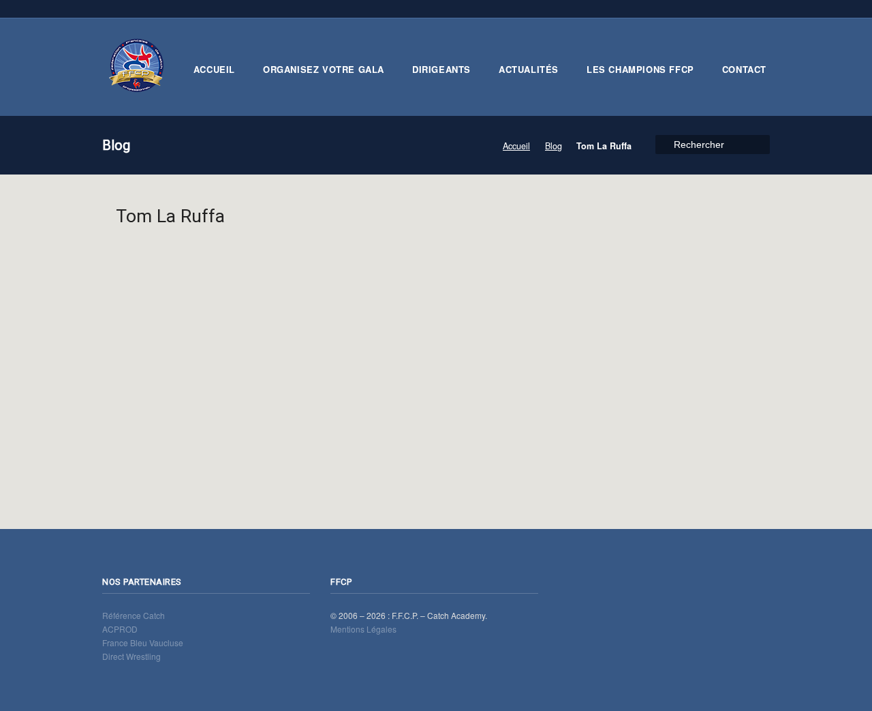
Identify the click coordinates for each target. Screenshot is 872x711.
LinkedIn (739, 8)
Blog (553, 146)
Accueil (516, 146)
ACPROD (120, 629)
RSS (660, 8)
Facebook (700, 8)
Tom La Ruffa (170, 215)
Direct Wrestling (131, 656)
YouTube (720, 8)
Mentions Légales (363, 629)
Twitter (680, 8)
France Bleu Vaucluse (142, 642)
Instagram (759, 8)
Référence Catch (133, 615)
